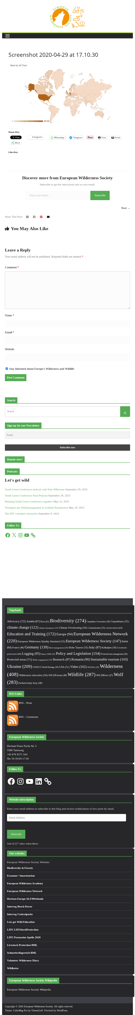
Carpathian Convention (98, 621)
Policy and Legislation (78, 653)
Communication (96, 628)
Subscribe (100, 195)
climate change (22, 627)
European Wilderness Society (93, 641)
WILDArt (93, 667)
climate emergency (48, 628)
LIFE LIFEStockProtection (22, 929)
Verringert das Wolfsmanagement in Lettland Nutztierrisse (36, 507)
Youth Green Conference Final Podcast (26, 495)
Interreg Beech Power (19, 906)
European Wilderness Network (24, 891)
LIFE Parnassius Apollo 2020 (24, 937)
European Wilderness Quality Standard (41, 641)
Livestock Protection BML (22, 945)
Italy (95, 647)
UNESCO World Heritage (46, 667)
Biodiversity (68, 620)
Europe (64, 634)
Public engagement (42, 660)
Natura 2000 (48, 654)
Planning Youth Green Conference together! (29, 501)
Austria (33, 621)
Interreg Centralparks (20, 914)
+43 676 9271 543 (17, 754)
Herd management (58, 648)
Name (9, 315)
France (18, 647)
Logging (31, 653)
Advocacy (16, 621)
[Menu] (7, 35)
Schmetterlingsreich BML (22, 952)
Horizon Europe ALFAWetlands (25, 898)
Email (9, 332)
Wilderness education (33, 675)
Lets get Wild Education (21, 922)
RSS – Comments (28, 717)
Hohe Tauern (78, 647)
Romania (80, 659)
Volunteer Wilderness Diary (23, 960)
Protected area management (114, 654)
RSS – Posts (25, 702)
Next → (125, 208)
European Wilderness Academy (25, 883)
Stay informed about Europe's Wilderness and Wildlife (41, 368)
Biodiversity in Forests (20, 868)
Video (78, 667)
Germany (36, 647)
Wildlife (81, 674)
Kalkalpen (109, 647)
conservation (114, 627)
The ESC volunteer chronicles (21, 513)
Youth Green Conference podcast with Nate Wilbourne (35, 489)
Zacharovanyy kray (30, 683)
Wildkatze (13, 968)
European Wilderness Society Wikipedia (29, 989)
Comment (12, 267)
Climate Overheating (73, 627)
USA (64, 667)
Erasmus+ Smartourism (21, 875)
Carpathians (120, 621)
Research (62, 659)
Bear (44, 621)
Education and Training (31, 634)
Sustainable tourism (109, 659)
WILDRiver (104, 675)
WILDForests (58, 675)
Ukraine (19, 666)
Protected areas (19, 659)
